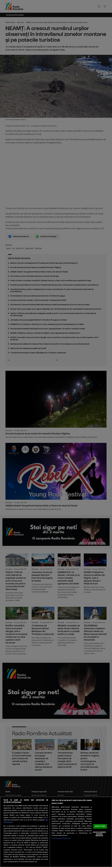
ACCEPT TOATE (100, 826)
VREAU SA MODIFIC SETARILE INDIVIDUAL (99, 833)
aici (24, 847)
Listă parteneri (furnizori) (61, 838)
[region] (56, 832)
